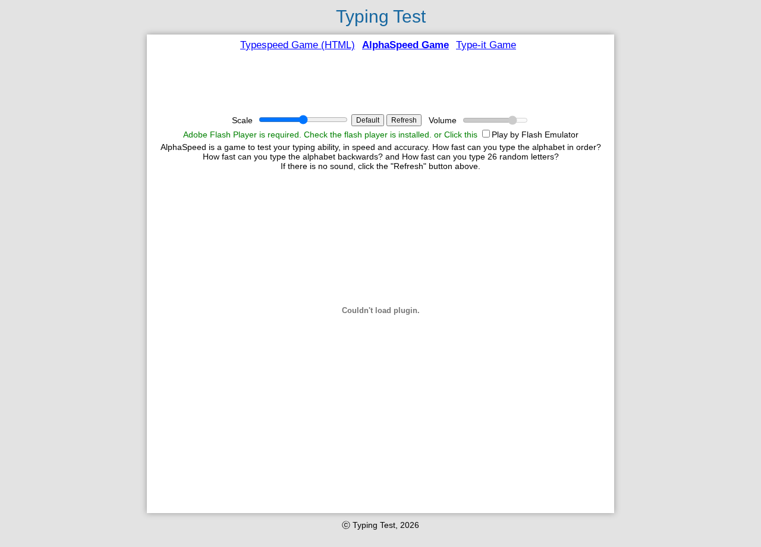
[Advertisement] (380, 83)
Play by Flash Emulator (535, 134)
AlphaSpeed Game (405, 45)
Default (367, 120)
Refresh (404, 120)
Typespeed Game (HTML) (297, 45)
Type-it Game (486, 45)
